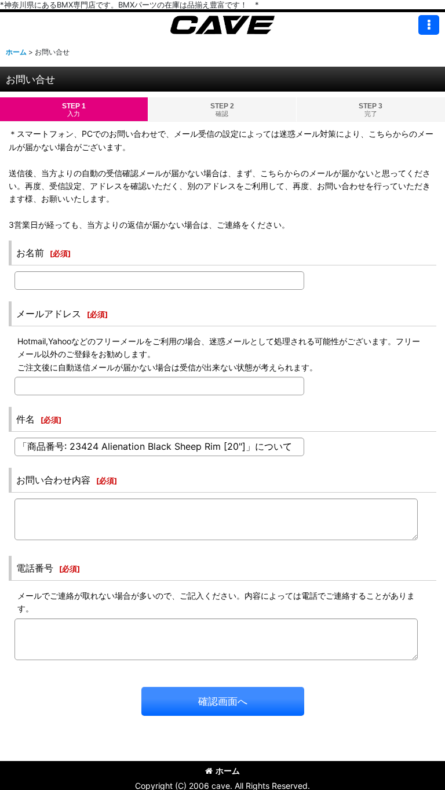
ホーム (228, 771)
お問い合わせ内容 (53, 480)
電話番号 (34, 568)
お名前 (30, 253)
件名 (25, 419)
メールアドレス (48, 313)
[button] (428, 25)
